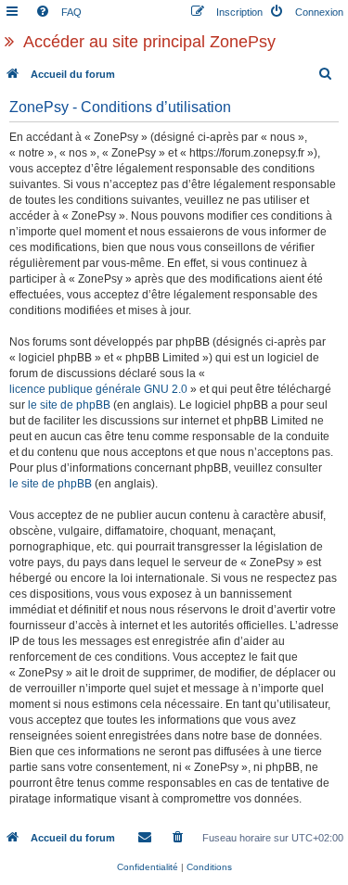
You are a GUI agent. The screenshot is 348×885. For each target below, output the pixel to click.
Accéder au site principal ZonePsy (149, 41)
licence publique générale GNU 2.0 (98, 389)
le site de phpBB (69, 404)
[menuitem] (58, 12)
